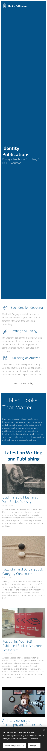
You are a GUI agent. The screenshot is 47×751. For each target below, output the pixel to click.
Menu (42, 6)
